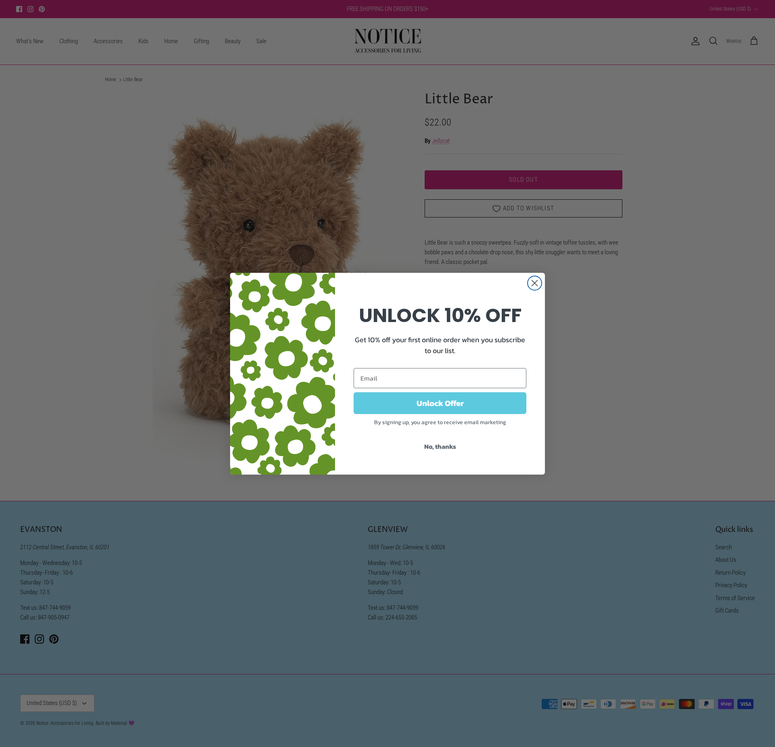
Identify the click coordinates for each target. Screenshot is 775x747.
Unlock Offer (440, 403)
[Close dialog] (535, 283)
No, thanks (440, 446)
